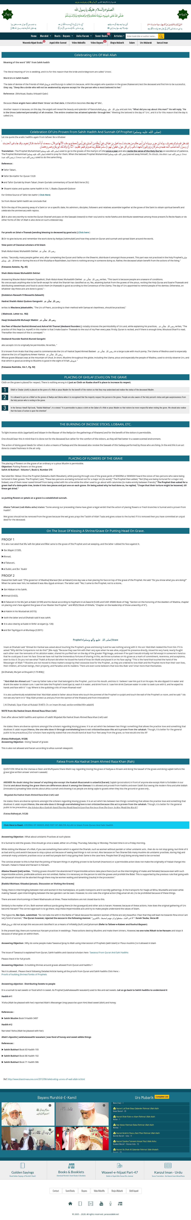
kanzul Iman (162, 42)
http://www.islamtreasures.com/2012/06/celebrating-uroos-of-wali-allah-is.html (46, 1079)
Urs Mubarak (146, 42)
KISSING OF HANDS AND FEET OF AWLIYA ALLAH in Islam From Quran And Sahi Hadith (68, 825)
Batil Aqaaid (134, 1190)
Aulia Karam (83, 36)
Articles (118, 36)
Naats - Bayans (62, 36)
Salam (132, 42)
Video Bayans (99, 42)
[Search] (161, 36)
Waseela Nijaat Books (35, 42)
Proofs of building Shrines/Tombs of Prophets (24, 974)
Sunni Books (103, 35)
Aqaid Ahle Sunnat (58, 42)
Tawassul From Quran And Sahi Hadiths (109, 952)
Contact (56, 1190)
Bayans (84, 1190)
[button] (28, 1113)
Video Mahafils (78, 42)
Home (33, 36)
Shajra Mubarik (117, 42)
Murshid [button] (44, 36)
